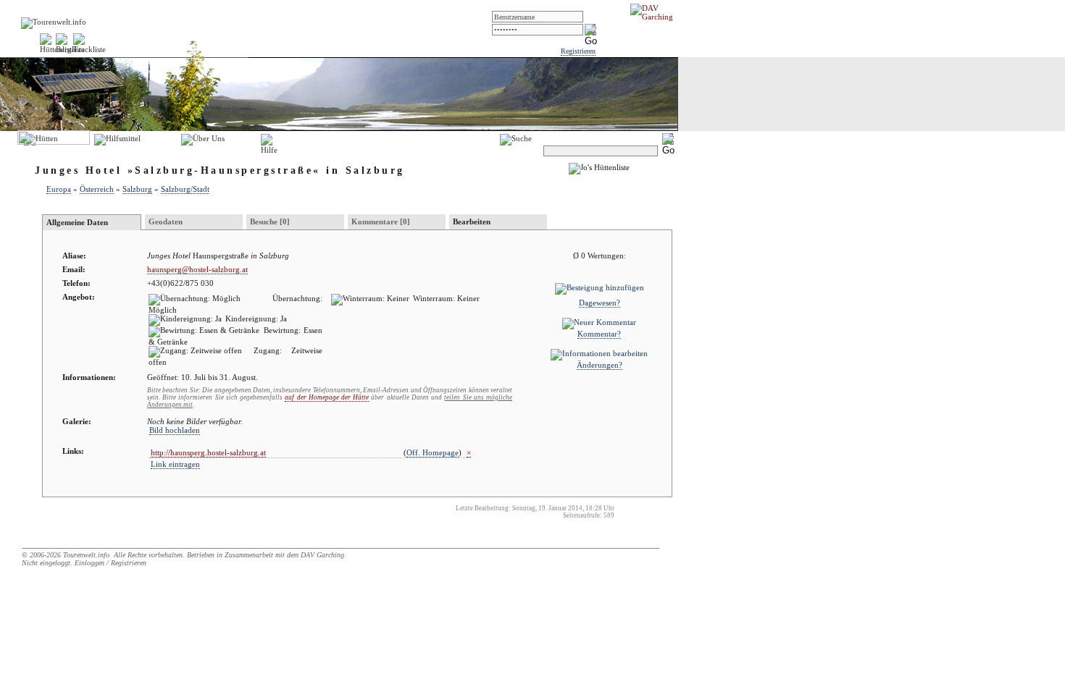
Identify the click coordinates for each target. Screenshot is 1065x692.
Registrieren (578, 51)
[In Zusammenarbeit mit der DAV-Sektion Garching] (655, 16)
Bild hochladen (174, 430)
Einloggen (89, 563)
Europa (58, 189)
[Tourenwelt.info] (53, 21)
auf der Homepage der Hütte (327, 397)
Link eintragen (175, 464)
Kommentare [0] (380, 221)
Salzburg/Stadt (185, 189)
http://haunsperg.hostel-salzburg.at (208, 452)
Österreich (97, 189)
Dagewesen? (599, 302)
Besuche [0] (270, 221)
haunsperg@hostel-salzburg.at (197, 269)
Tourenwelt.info (86, 555)
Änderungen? (599, 364)
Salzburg (137, 189)
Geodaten (166, 221)
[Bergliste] (70, 49)
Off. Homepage (432, 452)
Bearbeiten (471, 221)
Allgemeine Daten (77, 222)
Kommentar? (599, 333)
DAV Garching (322, 555)
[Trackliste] (89, 49)
